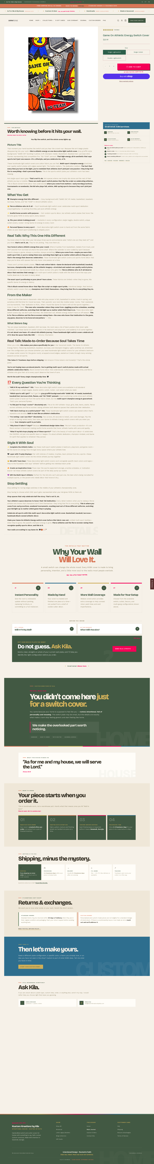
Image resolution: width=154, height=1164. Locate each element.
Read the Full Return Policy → (29, 928)
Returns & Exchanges (124, 1132)
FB (149, 1)
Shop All (58, 1126)
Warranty (121, 160)
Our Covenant (72, 20)
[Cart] (125, 20)
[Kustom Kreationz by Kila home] (13, 20)
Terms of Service (122, 1136)
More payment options (126, 81)
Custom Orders (95, 20)
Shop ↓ (38, 20)
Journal (83, 20)
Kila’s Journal (91, 1129)
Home (31, 20)
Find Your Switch (136, 20)
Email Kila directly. (42, 883)
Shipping (109, 160)
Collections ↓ (48, 20)
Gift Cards (59, 1139)
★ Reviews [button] (152, 584)
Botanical (59, 1129)
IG (142, 1)
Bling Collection (61, 1136)
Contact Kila (91, 1136)
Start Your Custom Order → (30, 966)
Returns (115, 160)
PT (145, 1)
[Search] (118, 20)
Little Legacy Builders (63, 1132)
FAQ (104, 20)
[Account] (122, 20)
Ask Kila (128, 160)
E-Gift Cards (60, 20)
